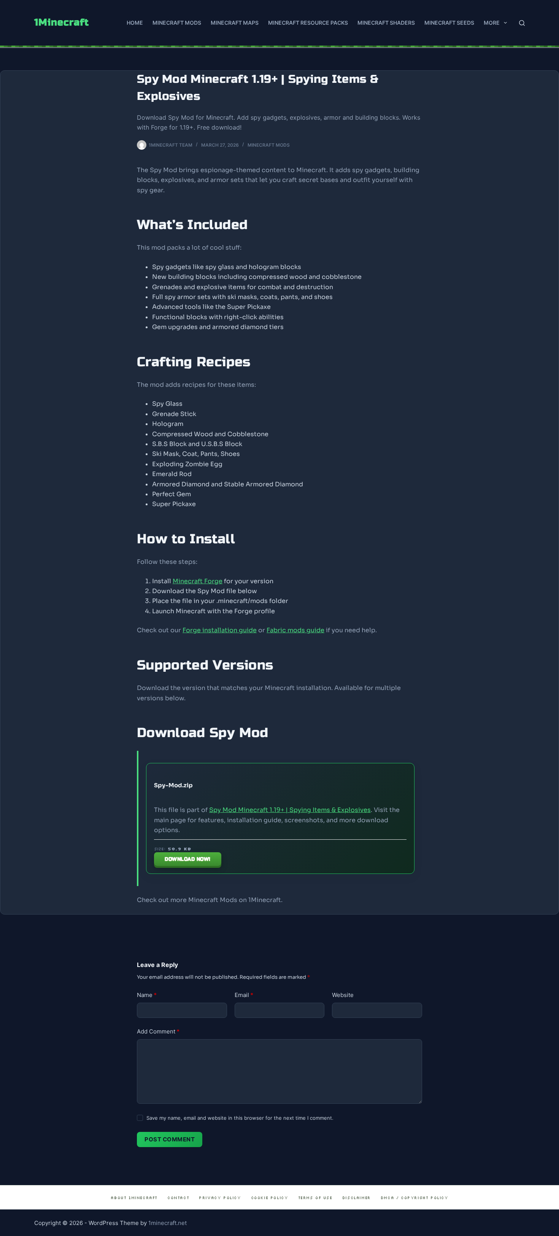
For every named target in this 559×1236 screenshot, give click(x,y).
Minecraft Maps (235, 22)
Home (135, 22)
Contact (178, 1197)
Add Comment (158, 1031)
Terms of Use (315, 1197)
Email (244, 995)
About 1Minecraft (134, 1197)
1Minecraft (61, 22)
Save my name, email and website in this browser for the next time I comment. (239, 1118)
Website (343, 995)
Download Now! (188, 859)
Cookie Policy (269, 1197)
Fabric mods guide (295, 630)
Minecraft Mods (176, 22)
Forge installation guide (220, 630)
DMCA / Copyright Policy (414, 1197)
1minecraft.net (167, 1223)
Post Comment (170, 1139)
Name (147, 995)
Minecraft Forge (197, 581)
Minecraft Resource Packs (308, 22)
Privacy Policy (220, 1197)
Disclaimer (356, 1197)
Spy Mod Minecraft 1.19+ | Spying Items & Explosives (290, 810)
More (492, 22)
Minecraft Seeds (449, 22)
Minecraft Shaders (386, 22)
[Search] (522, 23)
